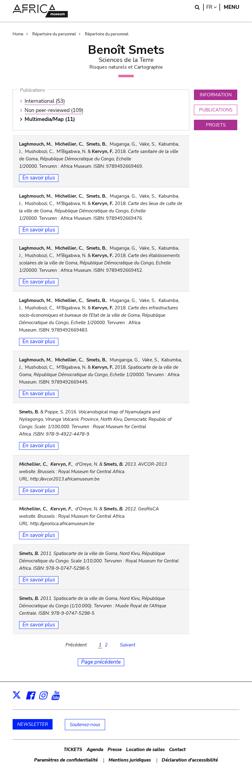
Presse (115, 749)
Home (18, 34)
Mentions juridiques (129, 760)
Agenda (95, 749)
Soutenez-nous (85, 725)
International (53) (45, 101)
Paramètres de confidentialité (66, 760)
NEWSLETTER (32, 724)
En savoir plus (38, 177)
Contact (177, 749)
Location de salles (145, 749)
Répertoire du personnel (54, 34)
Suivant (127, 645)
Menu (231, 7)
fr (213, 7)
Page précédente (101, 661)
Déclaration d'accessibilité (190, 760)
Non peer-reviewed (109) (54, 110)
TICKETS (73, 749)
